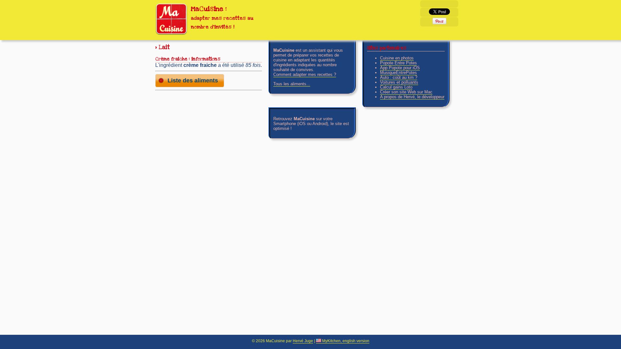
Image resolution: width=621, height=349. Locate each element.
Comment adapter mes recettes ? (304, 74)
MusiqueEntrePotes (398, 72)
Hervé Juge (303, 341)
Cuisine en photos (397, 58)
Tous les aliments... (291, 83)
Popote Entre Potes (398, 62)
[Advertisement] (208, 133)
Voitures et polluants (399, 82)
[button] (189, 80)
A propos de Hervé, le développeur (412, 96)
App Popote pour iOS (400, 67)
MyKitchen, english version (345, 341)
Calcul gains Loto (396, 87)
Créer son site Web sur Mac (406, 92)
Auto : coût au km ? (398, 77)
